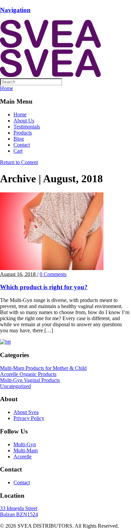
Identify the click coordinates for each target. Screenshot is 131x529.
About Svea (26, 412)
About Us (23, 120)
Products (22, 133)
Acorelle (22, 456)
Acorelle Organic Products (28, 374)
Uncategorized (15, 386)
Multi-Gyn (24, 444)
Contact (21, 145)
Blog (18, 139)
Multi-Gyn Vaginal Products (30, 380)
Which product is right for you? (44, 287)
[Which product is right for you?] (51, 268)
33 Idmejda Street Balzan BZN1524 (19, 511)
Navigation (15, 9)
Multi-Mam (25, 450)
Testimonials (26, 126)
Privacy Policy (28, 418)
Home (20, 114)
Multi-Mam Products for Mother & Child (43, 368)
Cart (18, 151)
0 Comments (53, 274)
